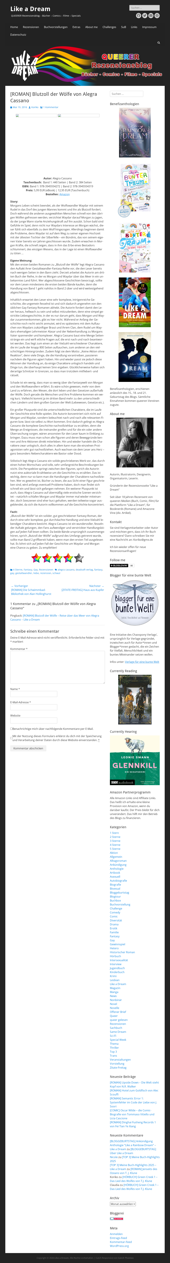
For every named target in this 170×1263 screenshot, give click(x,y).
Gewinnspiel (117, 944)
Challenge (116, 908)
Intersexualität (119, 960)
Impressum (149, 27)
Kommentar (19, 649)
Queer (114, 1016)
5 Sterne (115, 849)
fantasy (98, 569)
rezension (45, 573)
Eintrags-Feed (118, 1238)
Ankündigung (118, 865)
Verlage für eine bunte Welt (142, 662)
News (113, 996)
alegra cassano (66, 569)
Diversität (116, 920)
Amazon (64, 194)
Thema (114, 1044)
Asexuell (115, 876)
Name (15, 689)
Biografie (115, 884)
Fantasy (28, 569)
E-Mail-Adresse (20, 702)
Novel (113, 1004)
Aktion (114, 853)
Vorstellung (117, 1063)
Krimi (113, 976)
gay (12, 573)
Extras (76, 27)
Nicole (114, 1157)
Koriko (34, 107)
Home (14, 27)
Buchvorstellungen (56, 27)
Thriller (114, 1048)
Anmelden (116, 1234)
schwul (56, 573)
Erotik (113, 928)
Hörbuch (115, 956)
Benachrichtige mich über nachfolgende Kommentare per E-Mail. (52, 729)
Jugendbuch (117, 968)
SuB (123, 27)
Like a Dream (30, 9)
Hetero (114, 948)
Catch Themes (125, 1257)
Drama (114, 924)
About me (91, 27)
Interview (115, 964)
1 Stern (114, 833)
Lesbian (115, 980)
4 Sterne (17, 569)
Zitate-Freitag (118, 1067)
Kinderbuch (117, 972)
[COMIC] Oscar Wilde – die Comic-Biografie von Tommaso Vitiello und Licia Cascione (132, 1114)
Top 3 (113, 1051)
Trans (113, 1055)
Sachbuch (116, 1028)
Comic (114, 916)
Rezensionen (31, 27)
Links (134, 27)
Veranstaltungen (120, 1059)
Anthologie (117, 869)
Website (15, 715)
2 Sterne (115, 837)
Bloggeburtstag (119, 892)
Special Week (118, 1040)
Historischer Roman (122, 952)
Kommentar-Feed (121, 1242)
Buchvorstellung (120, 904)
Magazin (115, 988)
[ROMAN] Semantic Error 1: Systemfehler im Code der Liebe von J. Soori (133, 1102)
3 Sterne (115, 841)
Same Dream (118, 1032)
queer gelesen (119, 1020)
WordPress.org (119, 1246)
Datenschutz (18, 34)
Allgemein (116, 857)
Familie (114, 932)
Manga (114, 992)
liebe (36, 573)
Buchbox (115, 900)
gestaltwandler (23, 573)
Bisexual (115, 888)
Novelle (114, 1008)
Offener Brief (118, 1012)
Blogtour (115, 896)
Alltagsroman (118, 861)
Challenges (109, 27)
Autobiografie (118, 880)
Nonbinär (116, 1000)
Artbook (115, 872)
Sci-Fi (113, 1036)
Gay (36, 569)
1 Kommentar (50, 107)
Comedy (115, 912)
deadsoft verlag (84, 569)
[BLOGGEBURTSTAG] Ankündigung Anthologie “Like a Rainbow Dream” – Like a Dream (133, 1145)
